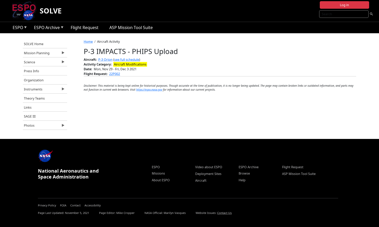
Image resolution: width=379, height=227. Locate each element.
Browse (244, 173)
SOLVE (51, 11)
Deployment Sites (208, 174)
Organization (34, 80)
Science (29, 63)
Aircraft (200, 180)
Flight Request (85, 27)
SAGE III (30, 116)
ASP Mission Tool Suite (131, 27)
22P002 (114, 74)
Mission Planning (36, 54)
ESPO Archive (46, 28)
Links (28, 107)
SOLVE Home (33, 44)
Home (88, 41)
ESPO (17, 28)
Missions (158, 173)
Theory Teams (34, 98)
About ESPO (161, 180)
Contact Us (224, 213)
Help (242, 180)
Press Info (31, 71)
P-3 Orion (105, 59)
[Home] (25, 11)
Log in (344, 5)
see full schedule (126, 59)
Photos (29, 126)
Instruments (32, 90)
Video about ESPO (208, 167)
